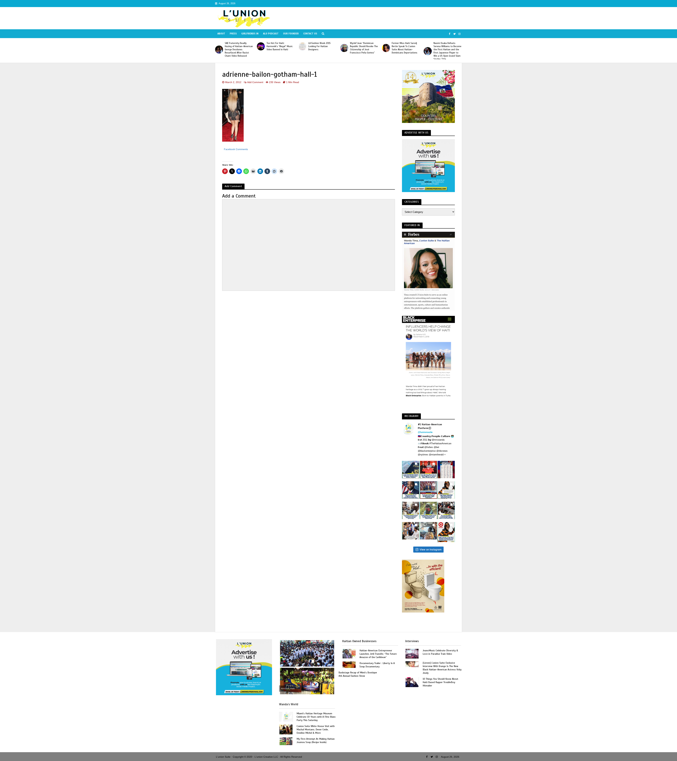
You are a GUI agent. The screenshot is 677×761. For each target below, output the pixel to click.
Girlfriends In (249, 33)
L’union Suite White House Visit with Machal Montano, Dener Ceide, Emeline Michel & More (316, 729)
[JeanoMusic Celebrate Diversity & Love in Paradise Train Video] (412, 653)
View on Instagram (430, 549)
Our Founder (291, 33)
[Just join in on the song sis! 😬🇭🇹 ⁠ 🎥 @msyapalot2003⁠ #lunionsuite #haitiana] (428, 530)
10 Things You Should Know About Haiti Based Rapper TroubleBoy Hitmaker (440, 682)
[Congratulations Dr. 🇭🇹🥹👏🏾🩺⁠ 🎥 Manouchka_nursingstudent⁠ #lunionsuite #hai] (410, 530)
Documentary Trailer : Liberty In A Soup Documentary (377, 665)
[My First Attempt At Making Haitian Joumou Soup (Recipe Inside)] (285, 740)
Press (233, 33)
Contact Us (310, 33)
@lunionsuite (425, 432)
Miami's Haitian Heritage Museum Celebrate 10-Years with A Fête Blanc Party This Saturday (316, 717)
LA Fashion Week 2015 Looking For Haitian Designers (278, 46)
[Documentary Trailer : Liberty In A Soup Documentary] (349, 664)
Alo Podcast (271, 33)
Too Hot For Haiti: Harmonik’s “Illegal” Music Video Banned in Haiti (238, 46)
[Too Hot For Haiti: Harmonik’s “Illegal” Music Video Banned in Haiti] (219, 46)
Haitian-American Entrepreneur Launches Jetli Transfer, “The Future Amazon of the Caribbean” (378, 654)
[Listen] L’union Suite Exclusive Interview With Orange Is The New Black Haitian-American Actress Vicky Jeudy (442, 667)
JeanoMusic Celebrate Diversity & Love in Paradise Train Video (440, 652)
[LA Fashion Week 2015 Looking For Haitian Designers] (261, 46)
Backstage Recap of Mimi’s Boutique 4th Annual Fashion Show (357, 674)
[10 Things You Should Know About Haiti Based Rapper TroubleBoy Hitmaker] (412, 681)
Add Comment (255, 82)
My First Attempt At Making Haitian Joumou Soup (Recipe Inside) (316, 740)
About (221, 33)
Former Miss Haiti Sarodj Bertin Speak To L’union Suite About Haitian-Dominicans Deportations (363, 48)
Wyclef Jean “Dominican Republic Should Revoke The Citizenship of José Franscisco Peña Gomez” (322, 48)
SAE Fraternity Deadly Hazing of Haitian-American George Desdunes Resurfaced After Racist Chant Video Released (448, 49)
